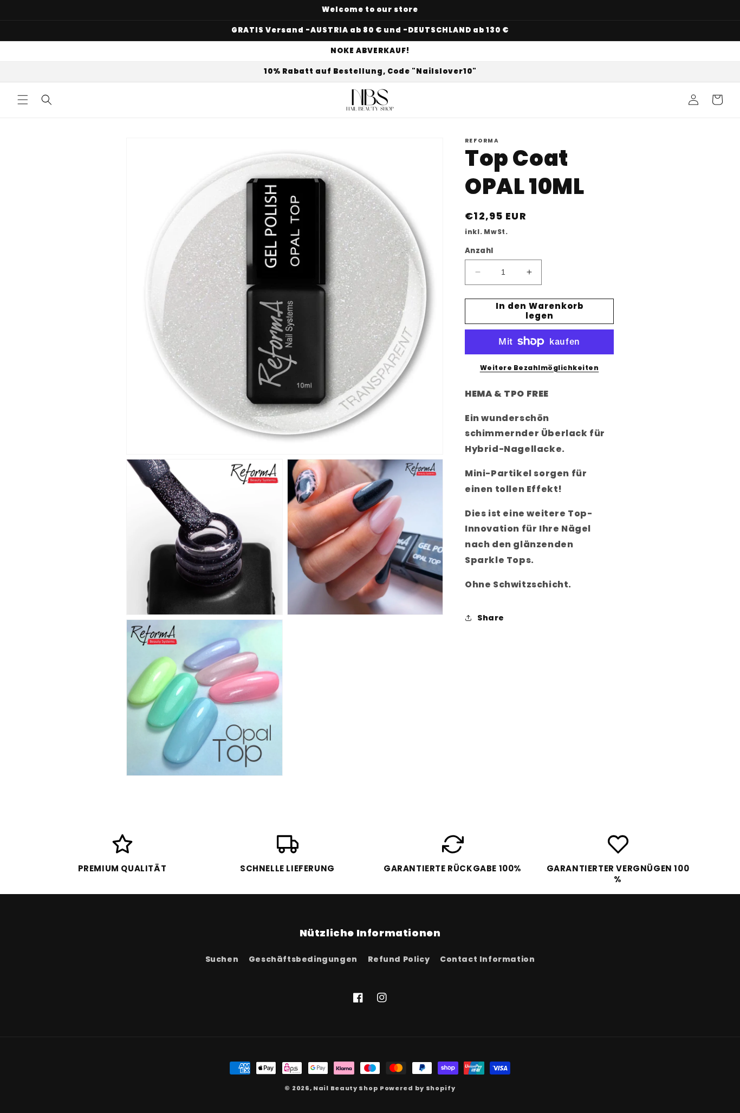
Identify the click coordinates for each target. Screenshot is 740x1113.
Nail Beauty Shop (345, 1088)
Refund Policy (399, 959)
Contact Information (487, 959)
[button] (23, 100)
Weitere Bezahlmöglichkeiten (539, 367)
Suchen (222, 959)
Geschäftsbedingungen (303, 959)
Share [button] (490, 617)
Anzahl (479, 250)
